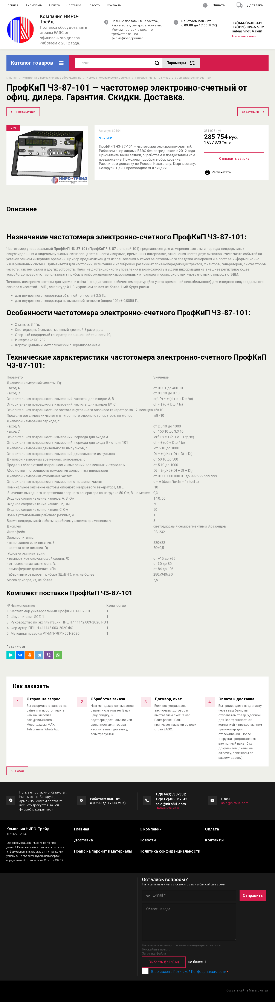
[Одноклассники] (29, 655)
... (129, 5)
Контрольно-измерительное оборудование (52, 77)
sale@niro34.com (247, 31)
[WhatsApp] (58, 655)
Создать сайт (236, 990)
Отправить (253, 895)
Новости (94, 5)
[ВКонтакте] (20, 655)
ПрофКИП (105, 138)
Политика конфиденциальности (170, 851)
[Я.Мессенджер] (10, 655)
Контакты (114, 5)
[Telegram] (39, 655)
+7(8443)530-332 (247, 23)
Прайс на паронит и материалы (103, 851)
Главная (12, 5)
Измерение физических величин (108, 77)
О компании (34, 5)
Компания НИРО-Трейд (59, 19)
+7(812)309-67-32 (248, 27)
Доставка (73, 5)
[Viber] (48, 655)
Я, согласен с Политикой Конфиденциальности (188, 972)
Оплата (54, 5)
